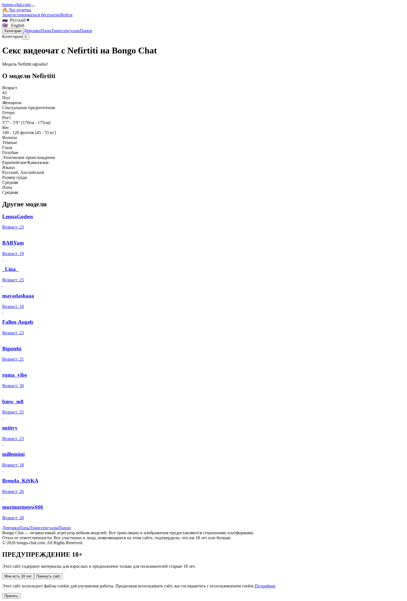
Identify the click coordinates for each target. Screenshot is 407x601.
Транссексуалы (65, 30)
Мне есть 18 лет (18, 576)
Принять (11, 596)
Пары (46, 30)
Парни (86, 30)
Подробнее (265, 586)
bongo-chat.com (16, 4)
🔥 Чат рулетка (16, 9)
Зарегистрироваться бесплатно (31, 14)
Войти (66, 14)
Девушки (32, 30)
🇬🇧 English (13, 25)
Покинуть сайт (48, 576)
